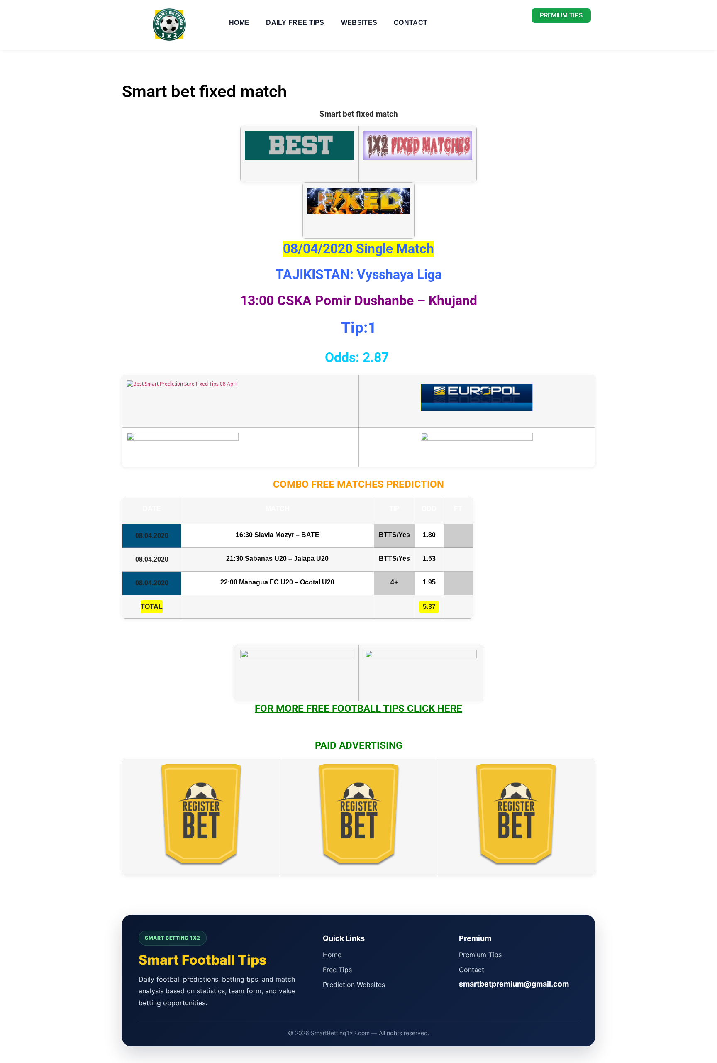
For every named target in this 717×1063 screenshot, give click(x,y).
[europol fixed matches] (477, 404)
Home (239, 22)
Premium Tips (480, 955)
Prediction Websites (354, 984)
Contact (410, 22)
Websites (359, 22)
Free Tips (337, 969)
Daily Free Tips (295, 22)
